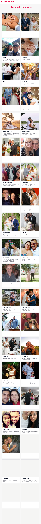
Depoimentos (30, 1)
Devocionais (37, 1)
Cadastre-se (20, 1)
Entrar (25, 1)
